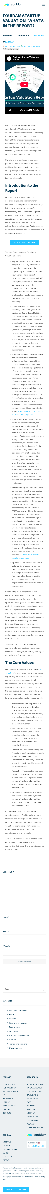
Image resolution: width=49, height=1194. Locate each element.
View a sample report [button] (24, 243)
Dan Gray (9, 42)
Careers (6, 1146)
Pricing (6, 1109)
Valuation (39, 36)
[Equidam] (13, 4)
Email (6, 931)
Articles (31, 1109)
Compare (7, 1113)
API (4, 1095)
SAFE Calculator (34, 1088)
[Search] (24, 989)
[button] (43, 4)
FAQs (29, 1102)
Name (6, 917)
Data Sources (9, 1106)
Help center (32, 1099)
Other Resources (35, 1127)
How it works (9, 1084)
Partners (31, 1106)
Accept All (22, 1189)
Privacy (6, 1160)
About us (7, 1142)
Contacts (7, 1156)
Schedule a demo (35, 1084)
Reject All (9, 1189)
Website (6, 946)
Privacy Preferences (9, 1184)
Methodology (9, 1088)
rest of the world (37, 1146)
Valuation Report (11, 1091)
